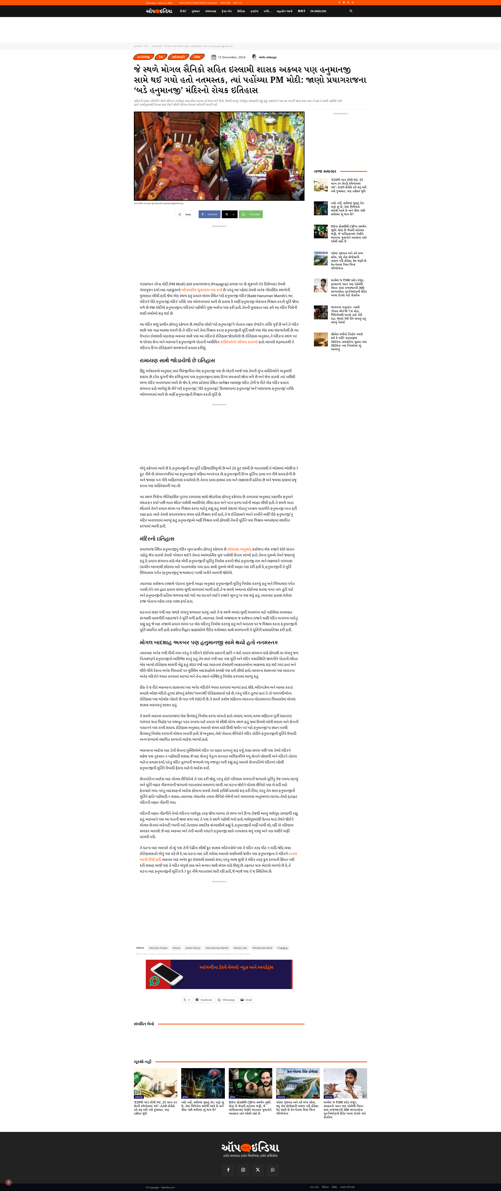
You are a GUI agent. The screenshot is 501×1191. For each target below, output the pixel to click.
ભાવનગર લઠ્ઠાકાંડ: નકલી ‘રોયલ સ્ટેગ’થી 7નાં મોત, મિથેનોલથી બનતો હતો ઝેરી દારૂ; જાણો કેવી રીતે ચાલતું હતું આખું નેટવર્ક (348, 315)
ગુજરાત (185, 1097)
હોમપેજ (137, 46)
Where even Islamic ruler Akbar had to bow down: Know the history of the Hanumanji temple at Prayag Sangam (193, 953)
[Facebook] (339, 2)
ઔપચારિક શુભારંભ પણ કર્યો (201, 290)
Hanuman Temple (158, 947)
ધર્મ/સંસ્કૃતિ (157, 46)
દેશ (161, 57)
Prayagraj (282, 947)
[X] (348, 2)
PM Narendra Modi (262, 947)
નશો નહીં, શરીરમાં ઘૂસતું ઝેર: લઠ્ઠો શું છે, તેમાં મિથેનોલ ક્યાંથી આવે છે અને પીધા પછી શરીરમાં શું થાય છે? (348, 209)
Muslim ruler (240, 947)
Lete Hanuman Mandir (217, 947)
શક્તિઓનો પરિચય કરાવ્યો (239, 342)
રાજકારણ (139, 1097)
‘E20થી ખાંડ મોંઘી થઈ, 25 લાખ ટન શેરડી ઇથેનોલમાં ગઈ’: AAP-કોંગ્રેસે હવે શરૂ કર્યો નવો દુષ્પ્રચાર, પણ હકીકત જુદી (349, 186)
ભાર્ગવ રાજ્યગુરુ (268, 57)
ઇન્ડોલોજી (144, 57)
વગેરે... (146, 46)
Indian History (193, 947)
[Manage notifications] (8, 1182)
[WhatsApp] (353, 2)
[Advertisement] (219, 434)
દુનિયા (232, 1097)
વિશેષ (197, 57)
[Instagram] (344, 2)
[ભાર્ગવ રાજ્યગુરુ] (254, 57)
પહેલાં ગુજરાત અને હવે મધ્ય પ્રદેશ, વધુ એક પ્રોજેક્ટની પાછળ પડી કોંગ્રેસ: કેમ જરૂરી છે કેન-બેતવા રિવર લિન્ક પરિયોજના (348, 261)
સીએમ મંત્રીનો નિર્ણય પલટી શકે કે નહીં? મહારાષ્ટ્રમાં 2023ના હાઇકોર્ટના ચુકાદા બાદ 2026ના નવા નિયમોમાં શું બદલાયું (349, 342)
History (176, 947)
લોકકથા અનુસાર (239, 549)
